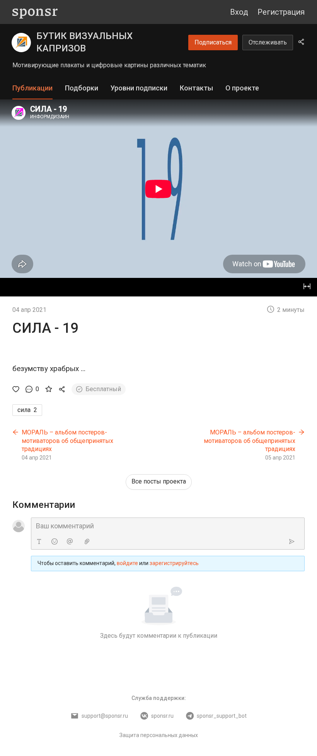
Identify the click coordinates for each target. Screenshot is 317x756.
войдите (127, 563)
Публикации (32, 88)
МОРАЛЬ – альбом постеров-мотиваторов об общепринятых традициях (67, 441)
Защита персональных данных (158, 735)
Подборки (81, 88)
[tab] (32, 88)
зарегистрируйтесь (174, 563)
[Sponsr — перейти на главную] (35, 12)
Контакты (196, 88)
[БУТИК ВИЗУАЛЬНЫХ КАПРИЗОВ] (21, 42)
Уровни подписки (139, 88)
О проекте (242, 88)
